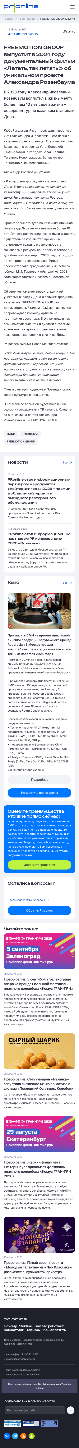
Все (65, 462)
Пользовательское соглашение (22, 1374)
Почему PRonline (18, 1326)
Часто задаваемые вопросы (26, 900)
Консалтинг (14, 1330)
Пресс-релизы (26, 18)
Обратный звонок (39, 910)
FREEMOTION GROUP (21, 441)
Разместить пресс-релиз (39, 793)
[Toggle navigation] (72, 7)
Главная (8, 18)
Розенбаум (30, 433)
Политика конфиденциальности (22, 1369)
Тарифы (33, 1330)
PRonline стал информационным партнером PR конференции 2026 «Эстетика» (39, 539)
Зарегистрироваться (39, 865)
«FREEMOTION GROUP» (23, 34)
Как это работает (49, 1326)
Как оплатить (54, 1330)
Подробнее (39, 780)
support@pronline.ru (23, 1358)
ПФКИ (11, 433)
